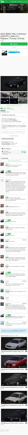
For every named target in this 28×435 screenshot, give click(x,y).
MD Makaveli (8, 303)
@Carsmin (7, 291)
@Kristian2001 (8, 172)
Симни (14, 44)
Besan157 (7, 239)
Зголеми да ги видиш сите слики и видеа (14, 105)
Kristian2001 (8, 179)
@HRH (6, 181)
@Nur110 (7, 165)
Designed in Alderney (5, 429)
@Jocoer (7, 221)
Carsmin (7, 281)
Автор (9, 171)
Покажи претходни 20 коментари (14, 160)
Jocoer (7, 163)
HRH (6, 171)
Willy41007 (7, 289)
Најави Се (16, 330)
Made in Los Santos (5, 431)
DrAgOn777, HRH (12, 51)
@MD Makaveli (8, 316)
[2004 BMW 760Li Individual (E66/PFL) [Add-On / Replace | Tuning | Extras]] (14, 83)
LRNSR (7, 322)
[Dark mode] (24, 1)
